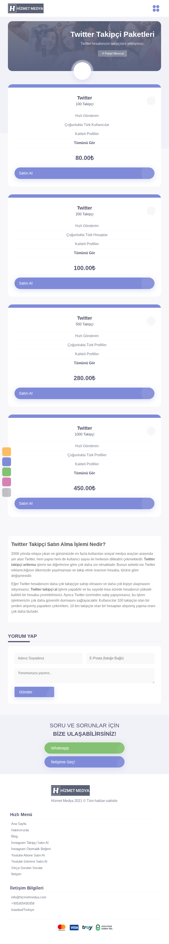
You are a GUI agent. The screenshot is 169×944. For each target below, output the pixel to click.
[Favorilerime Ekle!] (151, 100)
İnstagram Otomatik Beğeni (31, 849)
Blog (14, 836)
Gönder (25, 692)
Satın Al (26, 173)
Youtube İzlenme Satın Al (29, 861)
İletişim (16, 874)
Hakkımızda (20, 830)
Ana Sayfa (18, 824)
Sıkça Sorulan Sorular (27, 868)
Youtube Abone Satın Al (28, 855)
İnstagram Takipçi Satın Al (29, 843)
